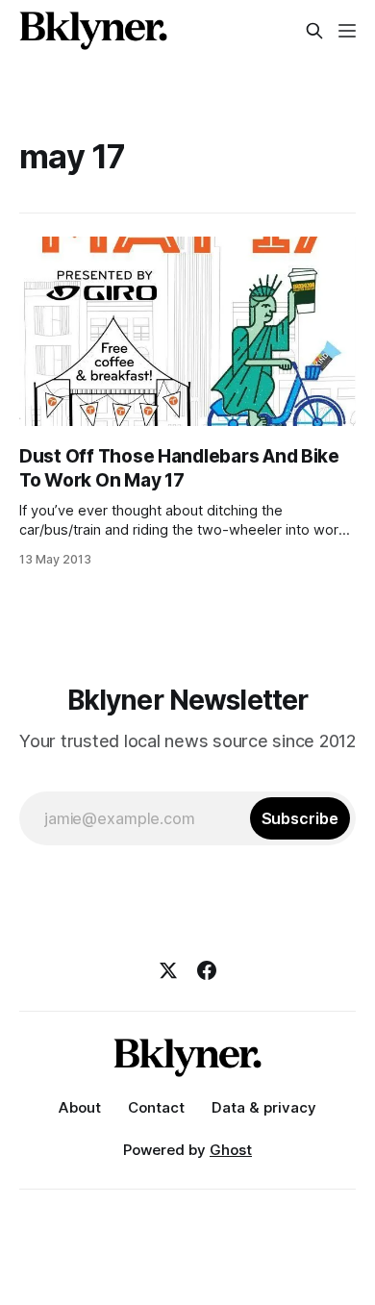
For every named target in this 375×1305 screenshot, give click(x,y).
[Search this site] (314, 30)
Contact (156, 1107)
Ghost (231, 1150)
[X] (168, 970)
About (80, 1107)
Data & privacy (264, 1107)
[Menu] (347, 30)
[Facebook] (206, 970)
